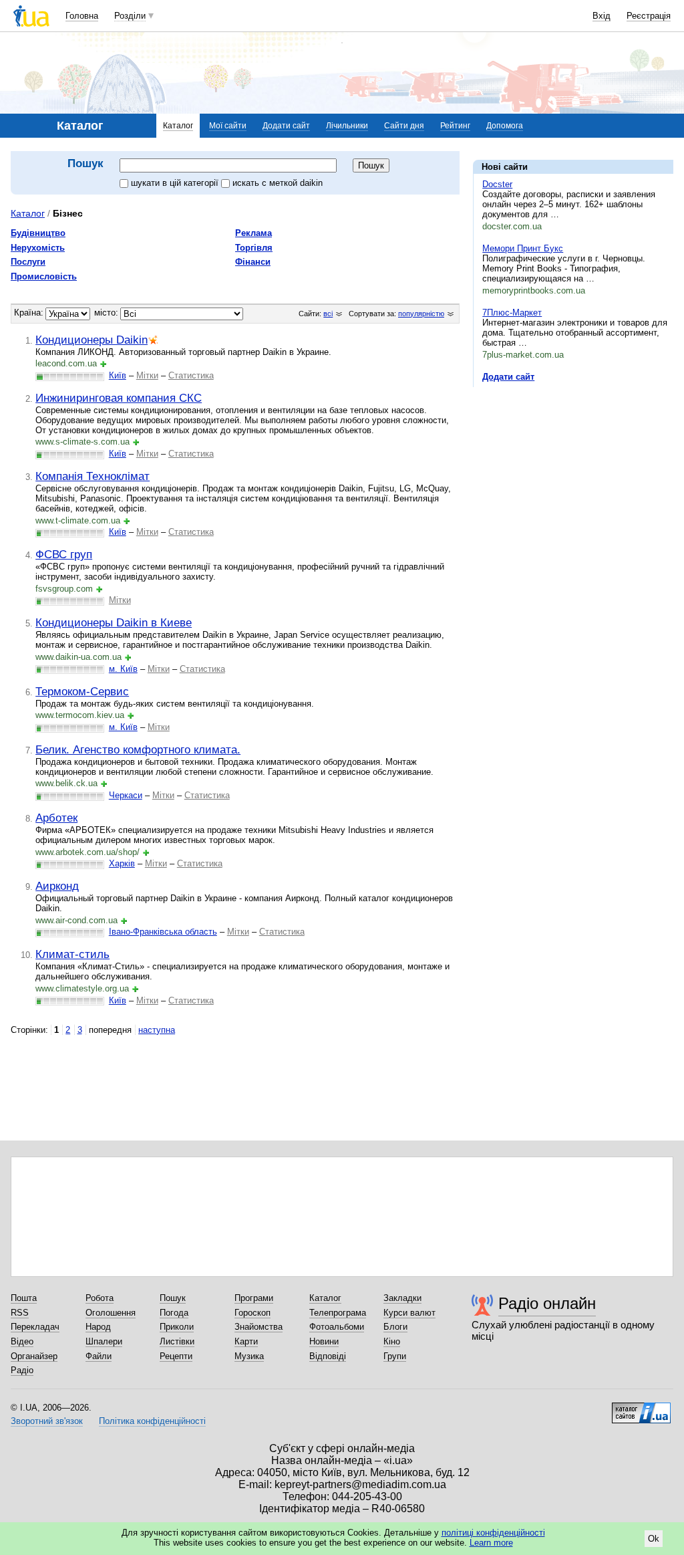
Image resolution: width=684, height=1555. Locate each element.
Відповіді (327, 1356)
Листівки (177, 1341)
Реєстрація (649, 16)
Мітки (147, 375)
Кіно (391, 1341)
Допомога (504, 125)
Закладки (402, 1298)
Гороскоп (252, 1313)
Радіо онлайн (547, 1303)
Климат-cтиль (72, 954)
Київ (117, 375)
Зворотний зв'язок (47, 1421)
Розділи (130, 16)
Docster (497, 184)
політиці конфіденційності (493, 1533)
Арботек (56, 817)
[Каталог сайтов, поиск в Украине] (641, 1408)
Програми (253, 1298)
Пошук (173, 1298)
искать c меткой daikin (277, 183)
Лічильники (347, 125)
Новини (324, 1341)
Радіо (22, 1370)
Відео (22, 1341)
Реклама (253, 233)
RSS (20, 1313)
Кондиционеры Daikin (91, 339)
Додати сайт (286, 125)
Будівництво (38, 233)
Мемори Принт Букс (522, 248)
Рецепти (176, 1356)
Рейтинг (455, 125)
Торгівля (254, 248)
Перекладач (35, 1327)
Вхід (601, 16)
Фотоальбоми (336, 1327)
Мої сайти (227, 125)
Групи (394, 1356)
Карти (246, 1341)
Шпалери (104, 1341)
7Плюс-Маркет (512, 313)
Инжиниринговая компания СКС (118, 397)
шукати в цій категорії (176, 183)
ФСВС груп (63, 554)
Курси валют (409, 1313)
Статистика (191, 375)
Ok (653, 1539)
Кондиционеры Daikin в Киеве (113, 622)
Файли (99, 1356)
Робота (100, 1298)
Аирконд (57, 885)
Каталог (178, 125)
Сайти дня (404, 125)
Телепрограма (337, 1313)
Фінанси (253, 262)
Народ (98, 1327)
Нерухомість (38, 248)
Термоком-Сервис (82, 691)
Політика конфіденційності (152, 1421)
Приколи (177, 1327)
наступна (156, 1030)
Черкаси (125, 795)
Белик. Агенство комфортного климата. (137, 749)
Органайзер (34, 1356)
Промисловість (44, 276)
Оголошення (111, 1313)
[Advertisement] (573, 479)
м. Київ (123, 669)
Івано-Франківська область (163, 932)
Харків (122, 863)
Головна (81, 16)
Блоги (395, 1327)
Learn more (491, 1543)
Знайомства (258, 1327)
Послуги (28, 262)
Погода (174, 1313)
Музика (249, 1356)
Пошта (24, 1298)
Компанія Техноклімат (92, 476)
